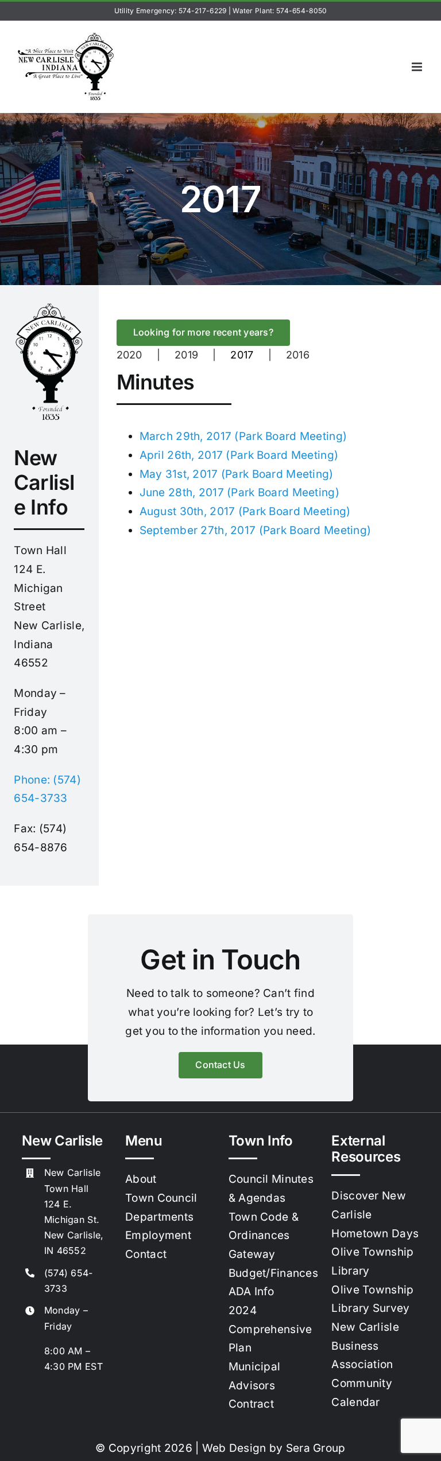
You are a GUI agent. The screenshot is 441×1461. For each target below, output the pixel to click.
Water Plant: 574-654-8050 (280, 10)
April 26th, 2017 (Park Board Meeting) (239, 455)
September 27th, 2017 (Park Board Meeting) (256, 530)
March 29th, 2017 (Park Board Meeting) (243, 436)
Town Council (161, 1198)
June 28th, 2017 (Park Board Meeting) (239, 492)
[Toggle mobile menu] (418, 67)
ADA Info (251, 1291)
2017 (241, 355)
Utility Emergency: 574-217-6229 (170, 10)
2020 (129, 355)
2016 (298, 355)
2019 (186, 355)
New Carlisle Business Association (365, 1345)
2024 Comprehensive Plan (270, 1329)
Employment (158, 1235)
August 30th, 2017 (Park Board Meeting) (245, 511)
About (140, 1179)
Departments (159, 1217)
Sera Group (316, 1448)
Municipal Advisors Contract (255, 1385)
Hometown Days (375, 1233)
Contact (146, 1254)
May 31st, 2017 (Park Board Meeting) (237, 474)
